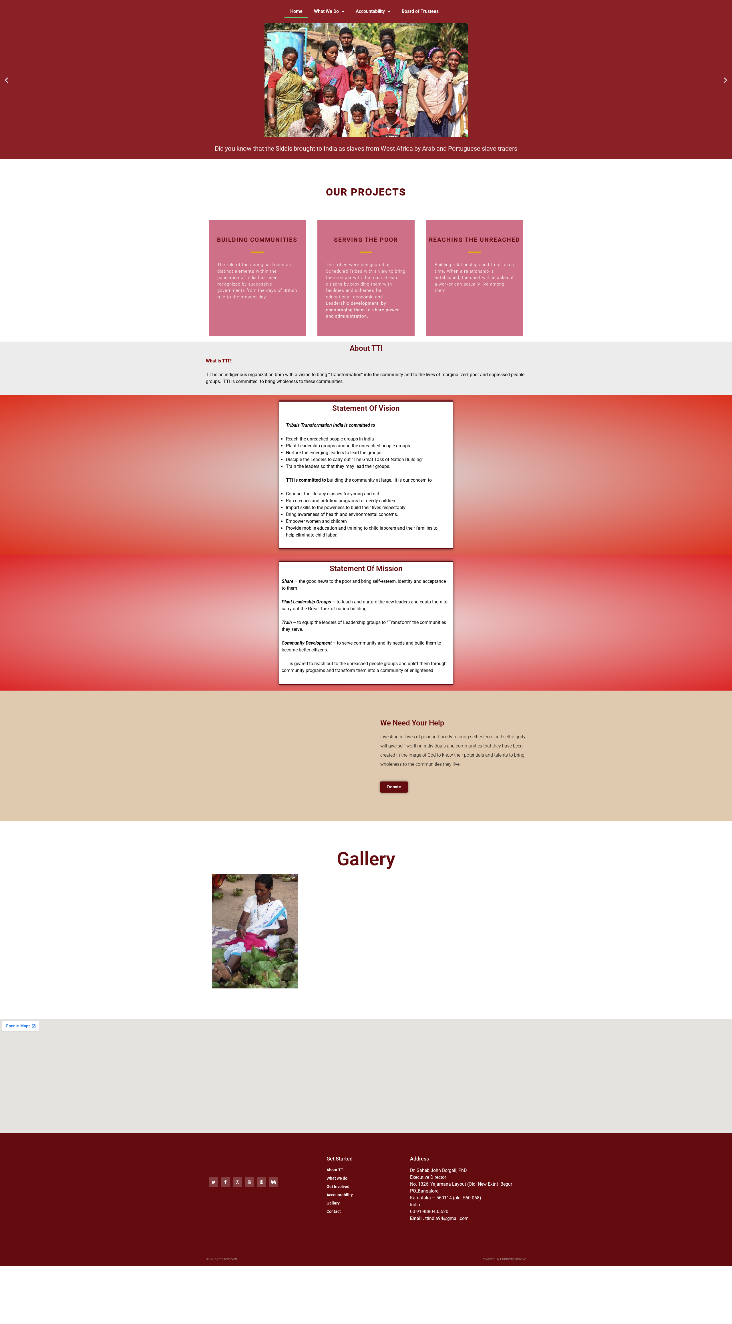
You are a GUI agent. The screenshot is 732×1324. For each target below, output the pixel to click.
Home (296, 11)
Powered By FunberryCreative (504, 1259)
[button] (6, 80)
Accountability (370, 11)
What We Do (326, 11)
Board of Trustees (420, 11)
